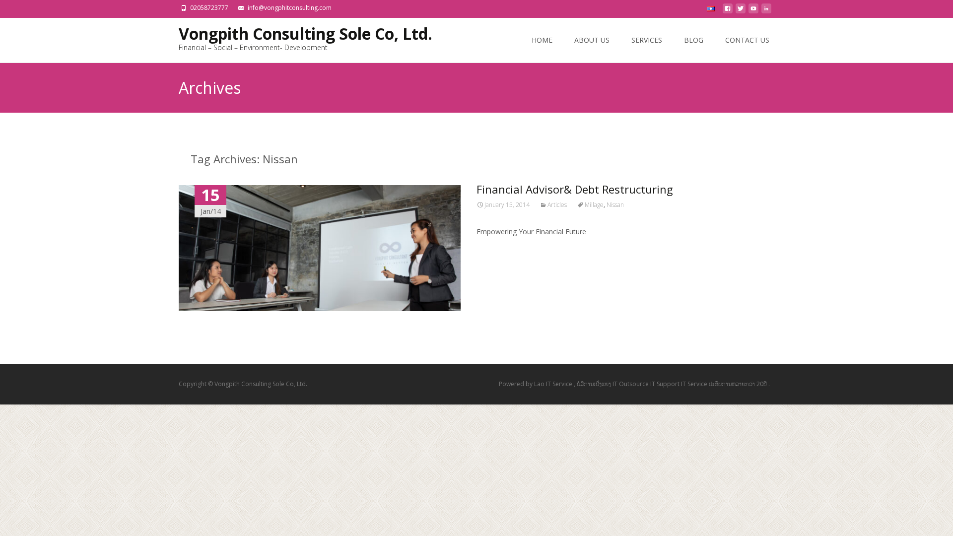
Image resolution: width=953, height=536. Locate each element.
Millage (594, 205)
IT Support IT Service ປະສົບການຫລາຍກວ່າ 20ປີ (709, 384)
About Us (592, 40)
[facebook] (728, 11)
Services (646, 40)
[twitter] (741, 11)
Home (542, 40)
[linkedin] (766, 11)
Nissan (615, 205)
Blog (693, 40)
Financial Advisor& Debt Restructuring (574, 189)
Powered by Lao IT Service (536, 384)
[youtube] (753, 11)
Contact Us (747, 40)
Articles (557, 205)
